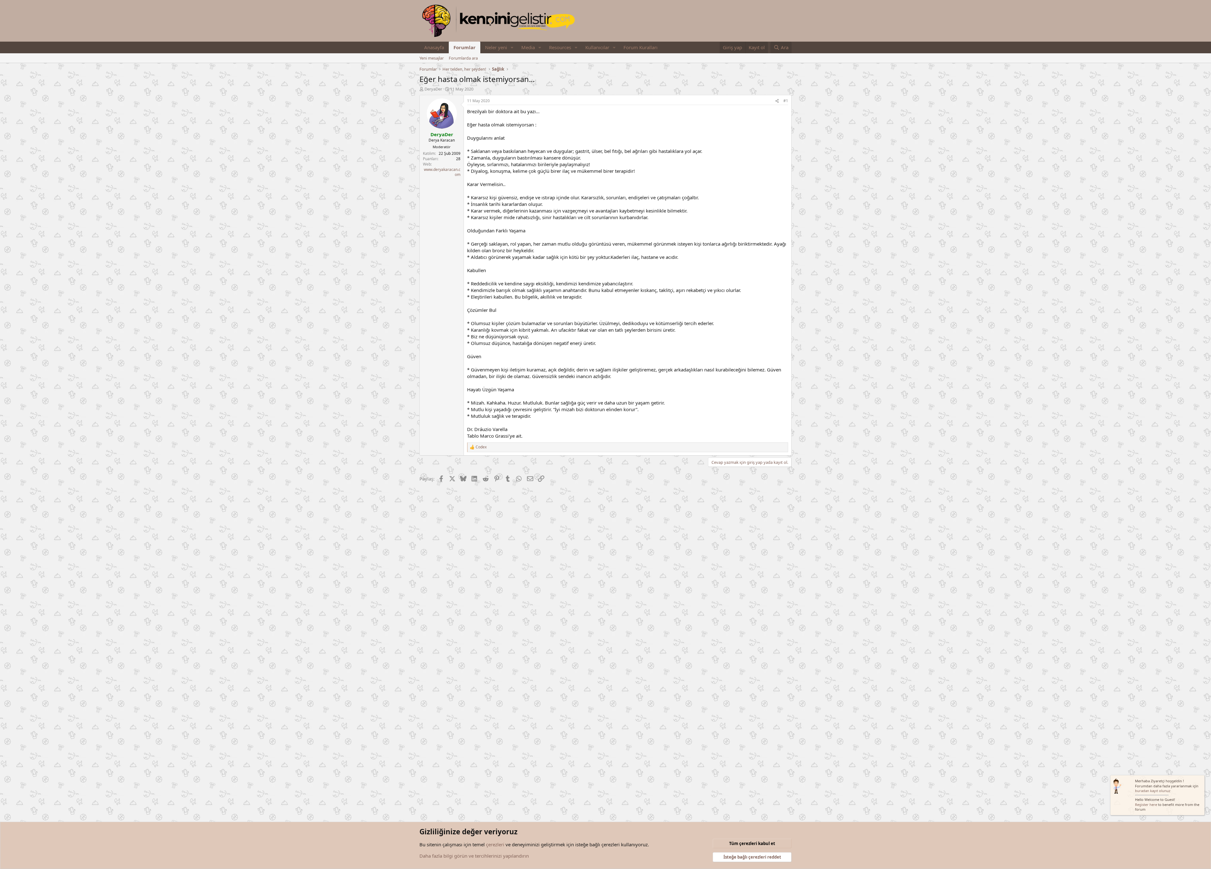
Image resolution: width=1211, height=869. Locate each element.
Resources (560, 47)
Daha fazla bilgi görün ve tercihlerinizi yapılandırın (474, 856)
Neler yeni (496, 47)
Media (528, 47)
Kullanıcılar (597, 47)
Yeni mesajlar (431, 58)
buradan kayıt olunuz (1152, 790)
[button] (512, 47)
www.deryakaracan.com (442, 172)
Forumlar (464, 47)
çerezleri (495, 844)
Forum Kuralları (640, 47)
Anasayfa (434, 47)
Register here (1146, 804)
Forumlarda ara (463, 58)
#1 (785, 100)
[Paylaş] (777, 101)
